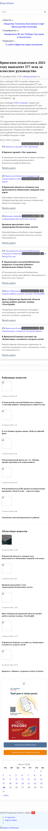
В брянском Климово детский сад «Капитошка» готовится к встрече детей (23, 337)
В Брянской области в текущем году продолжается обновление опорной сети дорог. (23, 190)
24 (4, 787)
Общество (9, 24)
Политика (20, 24)
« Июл (5, 795)
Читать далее (9, 167)
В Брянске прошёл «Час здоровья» (19, 152)
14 (29, 779)
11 (10, 779)
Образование (30, 76)
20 (23, 783)
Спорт (41, 24)
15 (35, 779)
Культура (32, 27)
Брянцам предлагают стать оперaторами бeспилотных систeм (20, 225)
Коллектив (36, 44)
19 (16, 783)
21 (29, 783)
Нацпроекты (10, 34)
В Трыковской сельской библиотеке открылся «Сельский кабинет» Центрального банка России (21, 264)
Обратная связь (22, 44)
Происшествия (19, 27)
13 (22, 779)
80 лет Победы (25, 34)
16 (41, 779)
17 (4, 783)
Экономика (31, 24)
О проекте (10, 817)
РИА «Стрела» (21, 103)
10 (4, 779)
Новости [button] (6, 20)
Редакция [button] (7, 41)
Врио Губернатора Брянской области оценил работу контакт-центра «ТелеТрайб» (21, 302)
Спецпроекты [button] (9, 30)
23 (41, 783)
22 (35, 783)
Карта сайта (11, 820)
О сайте (10, 44)
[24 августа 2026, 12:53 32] (24, 146)
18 (10, 783)
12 (16, 779)
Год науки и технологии (30, 35)
